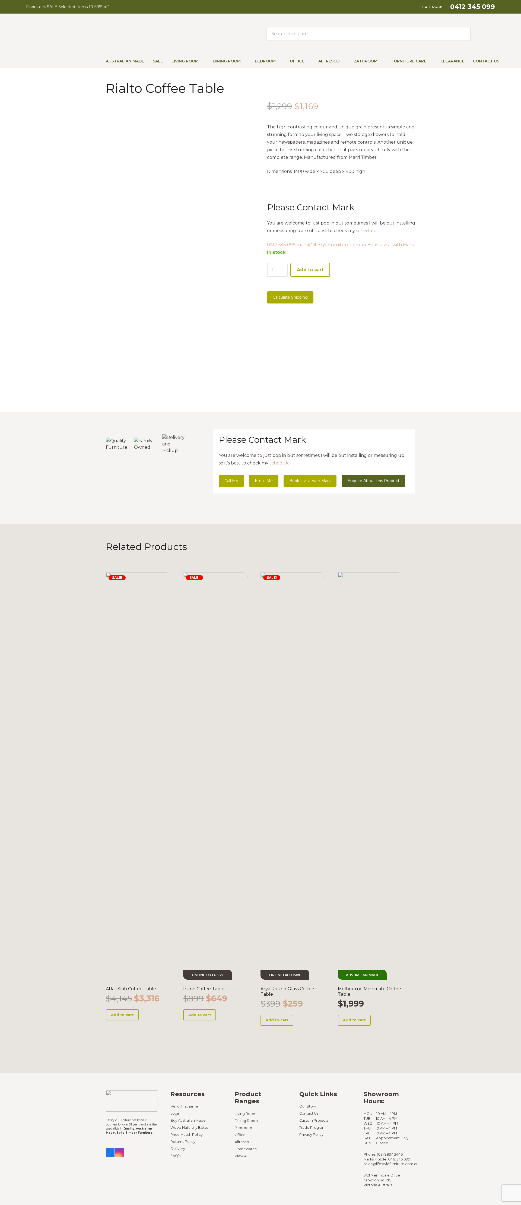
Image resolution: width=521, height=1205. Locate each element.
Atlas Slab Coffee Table (131, 988)
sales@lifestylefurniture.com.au (391, 1164)
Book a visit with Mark (390, 244)
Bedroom (243, 1128)
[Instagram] (119, 1152)
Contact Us (308, 1113)
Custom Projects (313, 1120)
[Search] (463, 34)
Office (240, 1135)
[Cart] (491, 34)
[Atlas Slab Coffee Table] (138, 776)
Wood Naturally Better (190, 1127)
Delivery (177, 1149)
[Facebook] (110, 1152)
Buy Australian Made (188, 1120)
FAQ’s (175, 1156)
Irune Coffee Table (203, 988)
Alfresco (242, 1142)
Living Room (245, 1114)
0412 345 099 (281, 244)
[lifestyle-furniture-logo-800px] (65, 34)
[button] (202, 61)
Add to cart (310, 269)
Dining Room (246, 1121)
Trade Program (312, 1127)
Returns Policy (182, 1142)
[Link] (479, 33)
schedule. (366, 230)
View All (241, 1156)
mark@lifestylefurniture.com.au (331, 244)
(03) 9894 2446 (390, 1154)
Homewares (245, 1149)
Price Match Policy (186, 1135)
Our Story (307, 1106)
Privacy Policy (311, 1135)
